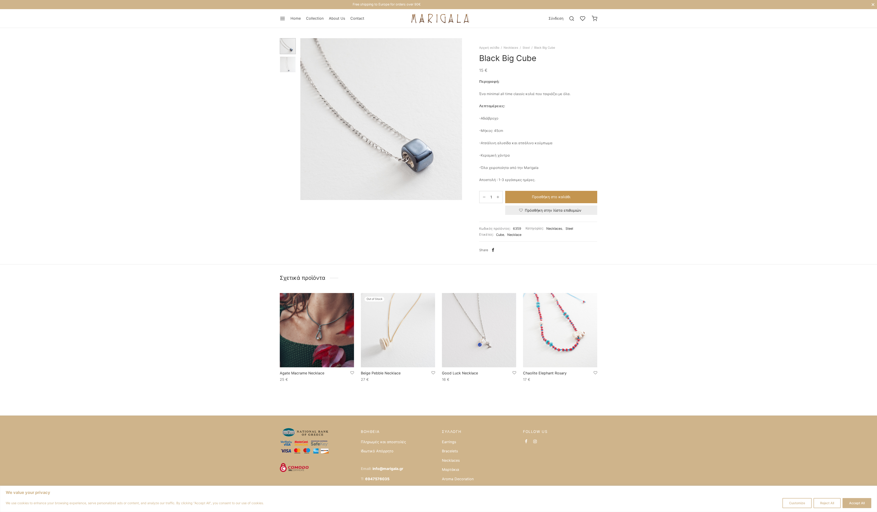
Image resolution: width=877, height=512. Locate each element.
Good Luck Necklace (460, 373)
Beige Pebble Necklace (381, 373)
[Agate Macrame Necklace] (317, 330)
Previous (304, 119)
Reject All (827, 503)
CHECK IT (466, 4)
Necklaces (511, 47)
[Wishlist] (583, 18)
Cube (500, 235)
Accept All (857, 503)
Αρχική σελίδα (489, 47)
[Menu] (282, 18)
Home (296, 18)
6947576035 (377, 479)
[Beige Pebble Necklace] (398, 330)
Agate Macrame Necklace (302, 373)
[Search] (571, 18)
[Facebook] (493, 250)
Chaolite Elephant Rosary (545, 373)
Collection (315, 18)
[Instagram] (535, 441)
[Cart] (594, 18)
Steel (526, 47)
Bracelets (450, 451)
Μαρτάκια (450, 469)
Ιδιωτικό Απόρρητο (377, 451)
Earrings (449, 442)
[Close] (873, 4)
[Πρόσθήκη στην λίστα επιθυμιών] (352, 373)
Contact (357, 18)
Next (457, 119)
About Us (337, 18)
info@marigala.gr (387, 468)
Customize (797, 503)
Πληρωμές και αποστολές (383, 442)
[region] (438, 499)
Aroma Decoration (458, 479)
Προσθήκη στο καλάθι (551, 197)
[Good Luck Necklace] (479, 330)
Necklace (514, 235)
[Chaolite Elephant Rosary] (560, 330)
